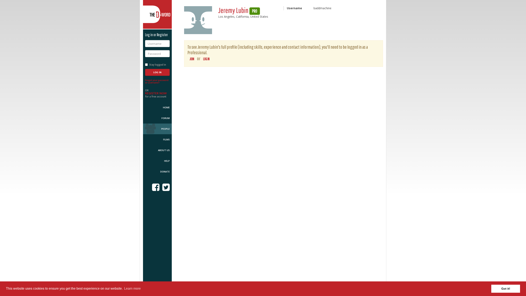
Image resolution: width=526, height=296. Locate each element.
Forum (165, 118)
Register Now (156, 93)
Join (192, 59)
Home (166, 107)
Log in (206, 59)
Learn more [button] (132, 288)
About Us (164, 150)
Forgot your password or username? (156, 81)
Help (167, 160)
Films (166, 139)
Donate (165, 171)
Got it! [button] (505, 288)
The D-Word (157, 14)
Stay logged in (157, 64)
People (165, 128)
